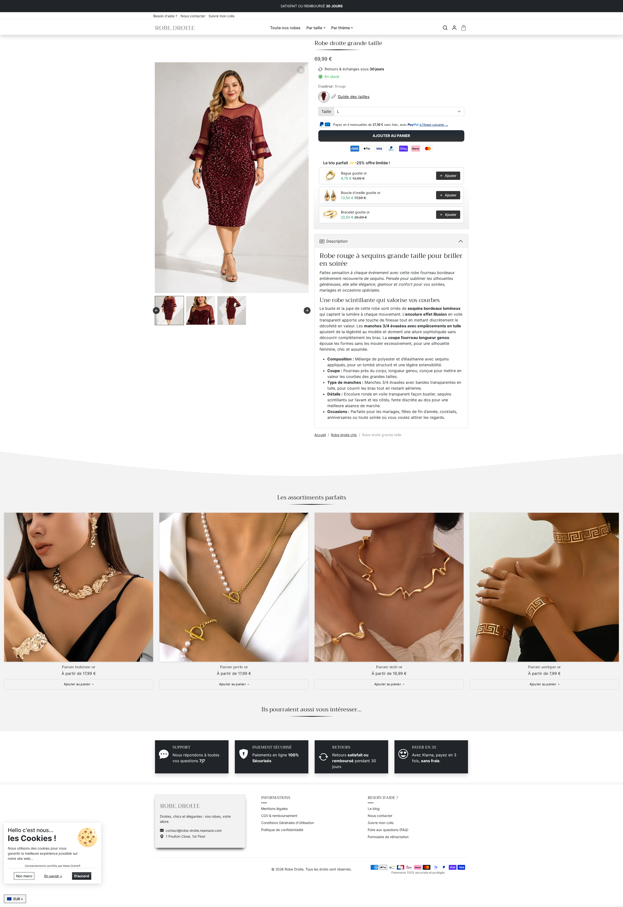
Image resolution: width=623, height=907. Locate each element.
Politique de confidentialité (282, 830)
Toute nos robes (285, 27)
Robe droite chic (344, 435)
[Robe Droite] (175, 27)
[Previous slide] (7, 588)
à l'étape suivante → (434, 125)
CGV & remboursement (279, 816)
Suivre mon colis (221, 16)
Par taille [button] (314, 27)
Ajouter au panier (391, 135)
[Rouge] (324, 96)
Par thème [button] (340, 27)
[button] (445, 27)
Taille (326, 111)
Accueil (320, 435)
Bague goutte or (354, 173)
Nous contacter (193, 16)
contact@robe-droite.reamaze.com (194, 830)
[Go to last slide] (156, 310)
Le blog (374, 808)
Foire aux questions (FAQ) (388, 830)
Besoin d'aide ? (165, 16)
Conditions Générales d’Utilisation (287, 823)
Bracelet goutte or (355, 212)
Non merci (24, 876)
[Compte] (454, 27)
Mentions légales (274, 808)
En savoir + (53, 876)
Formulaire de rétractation (388, 837)
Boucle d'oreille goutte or (360, 193)
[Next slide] (307, 310)
